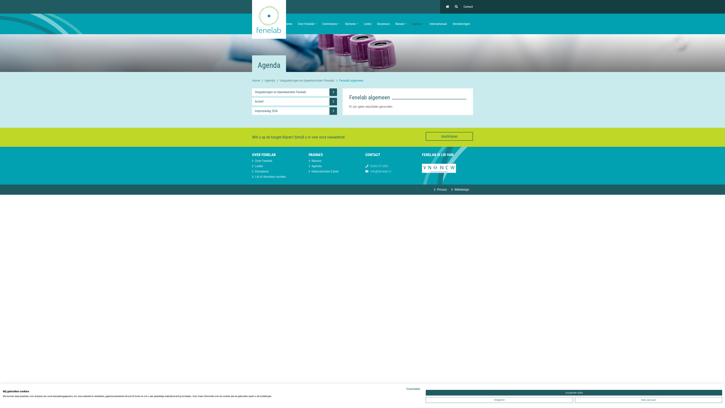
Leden (368, 24)
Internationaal (438, 24)
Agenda (417, 24)
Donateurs (383, 24)
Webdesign (461, 189)
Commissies (329, 24)
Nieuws (399, 24)
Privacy (442, 189)
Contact (468, 6)
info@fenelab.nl (380, 171)
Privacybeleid (413, 388)
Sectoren (350, 24)
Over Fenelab (306, 24)
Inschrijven (449, 136)
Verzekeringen (461, 24)
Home (288, 24)
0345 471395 (379, 166)
